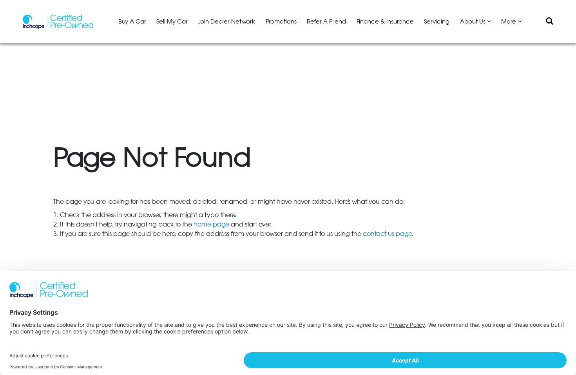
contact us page (387, 234)
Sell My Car (172, 22)
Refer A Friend (326, 22)
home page (211, 224)
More (509, 22)
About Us (473, 22)
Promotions (281, 22)
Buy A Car (132, 22)
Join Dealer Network (226, 22)
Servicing (436, 22)
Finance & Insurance (385, 22)
